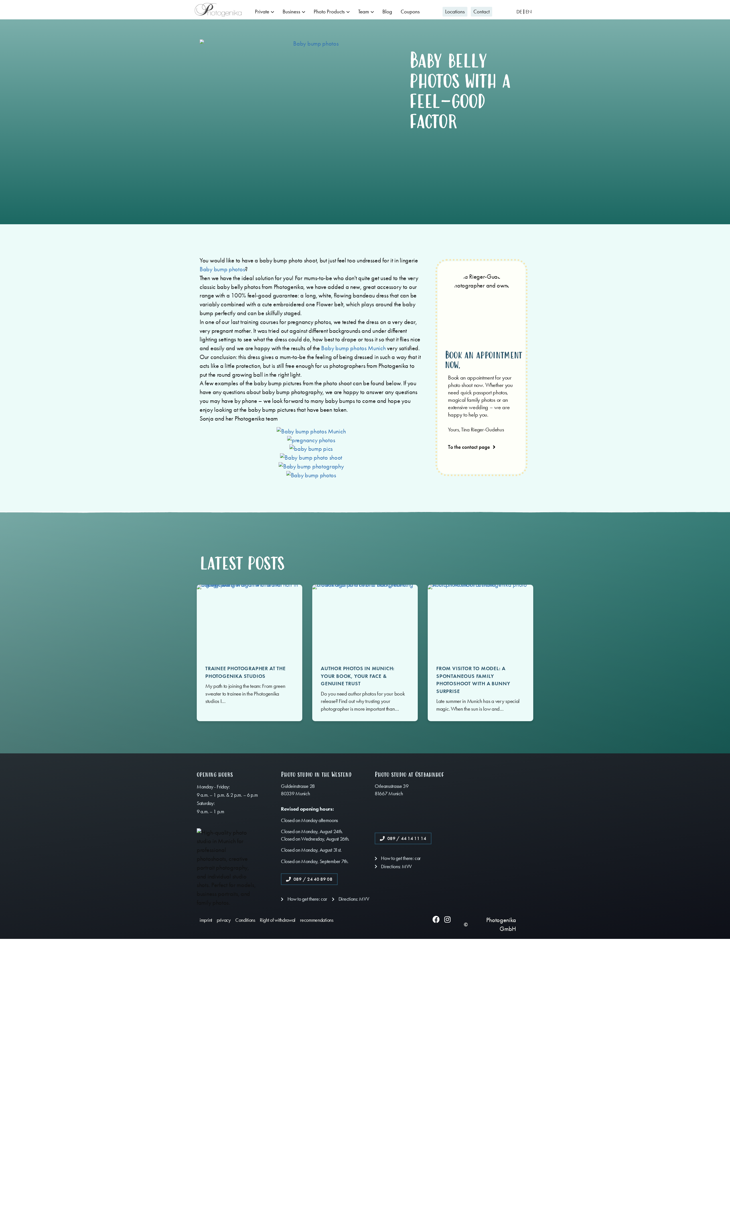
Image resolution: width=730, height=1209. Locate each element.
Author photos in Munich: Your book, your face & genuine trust (358, 676)
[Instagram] (447, 919)
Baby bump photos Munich (353, 348)
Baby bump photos (222, 269)
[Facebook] (436, 919)
